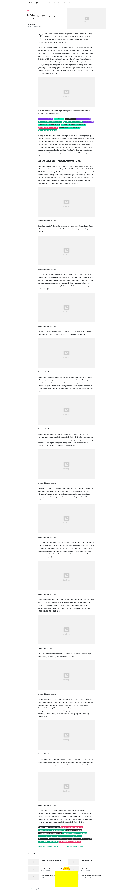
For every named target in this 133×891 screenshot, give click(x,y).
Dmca (50, 2)
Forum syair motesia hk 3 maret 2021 (75, 833)
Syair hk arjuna (70, 119)
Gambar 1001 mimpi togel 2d (82, 839)
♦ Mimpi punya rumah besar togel (51, 860)
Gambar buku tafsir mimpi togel (49, 827)
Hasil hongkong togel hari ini (48, 842)
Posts (70, 2)
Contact (45, 2)
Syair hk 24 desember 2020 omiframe (73, 125)
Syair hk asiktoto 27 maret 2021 (69, 127)
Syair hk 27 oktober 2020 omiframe (50, 122)
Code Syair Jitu (29, 889)
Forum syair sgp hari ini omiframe (50, 833)
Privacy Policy (57, 2)
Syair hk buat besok (83, 119)
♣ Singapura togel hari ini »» (75, 846)
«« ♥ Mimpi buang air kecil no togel (48, 846)
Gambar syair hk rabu (74, 836)
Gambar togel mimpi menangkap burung (52, 836)
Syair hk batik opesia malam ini (49, 125)
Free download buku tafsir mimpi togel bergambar (55, 839)
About (65, 2)
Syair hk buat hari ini (46, 119)
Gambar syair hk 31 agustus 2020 (70, 842)
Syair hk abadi (59, 119)
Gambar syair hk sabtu (74, 830)
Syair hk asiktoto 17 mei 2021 (72, 122)
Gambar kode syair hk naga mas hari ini (52, 830)
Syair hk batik (88, 122)
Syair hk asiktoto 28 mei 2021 (48, 127)
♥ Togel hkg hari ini (86, 860)
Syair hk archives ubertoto (48, 130)
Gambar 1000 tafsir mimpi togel (71, 827)
